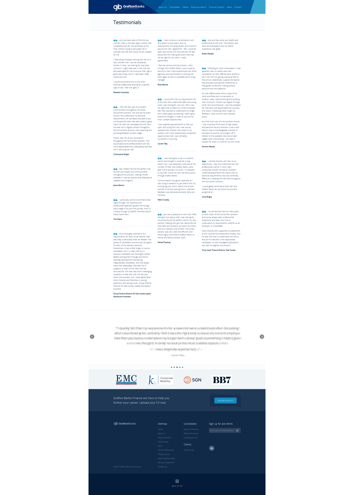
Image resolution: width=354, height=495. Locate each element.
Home (160, 429)
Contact (238, 7)
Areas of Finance (191, 429)
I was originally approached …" (178, 349)
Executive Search (198, 7)
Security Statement (166, 462)
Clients (185, 7)
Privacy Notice (164, 454)
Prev (92, 337)
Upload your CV (225, 400)
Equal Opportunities (166, 458)
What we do (189, 450)
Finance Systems (216, 7)
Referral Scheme (191, 433)
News (229, 7)
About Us (162, 7)
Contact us (162, 466)
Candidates (175, 7)
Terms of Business (166, 450)
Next (262, 337)
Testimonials (163, 441)
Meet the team (164, 437)
